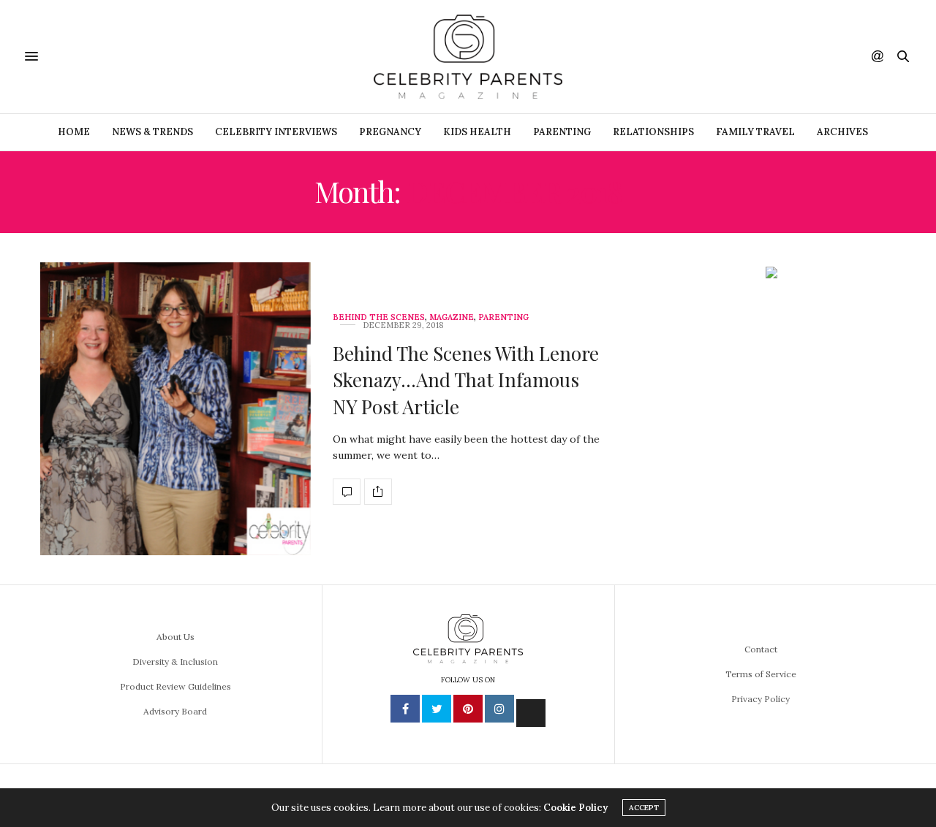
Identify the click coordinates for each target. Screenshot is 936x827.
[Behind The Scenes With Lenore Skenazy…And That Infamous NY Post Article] (175, 408)
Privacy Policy (760, 698)
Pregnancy (390, 132)
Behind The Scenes (379, 317)
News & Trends (152, 132)
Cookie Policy (575, 807)
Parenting (562, 132)
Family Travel (755, 132)
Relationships (653, 132)
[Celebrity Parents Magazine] (468, 57)
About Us (175, 636)
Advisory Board (175, 711)
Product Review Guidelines (175, 686)
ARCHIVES (842, 132)
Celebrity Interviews (276, 132)
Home (74, 132)
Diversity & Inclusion (175, 661)
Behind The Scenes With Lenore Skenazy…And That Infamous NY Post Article (466, 379)
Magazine (451, 317)
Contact (760, 649)
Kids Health (477, 132)
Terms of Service (760, 673)
